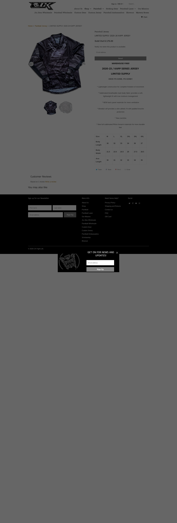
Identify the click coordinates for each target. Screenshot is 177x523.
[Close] (117, 253)
